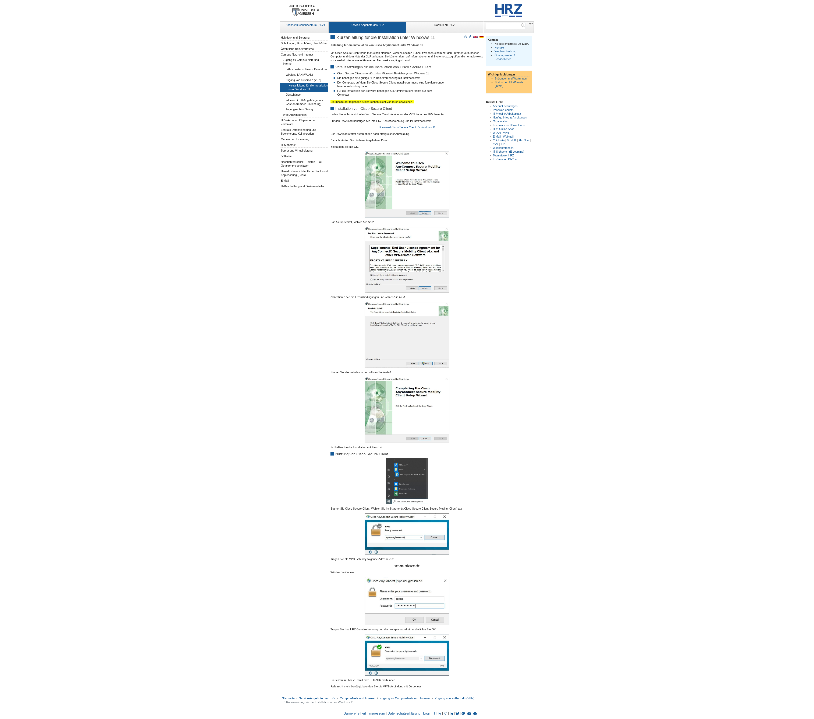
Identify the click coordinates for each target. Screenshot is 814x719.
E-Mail (285, 180)
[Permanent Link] (470, 36)
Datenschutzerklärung (404, 713)
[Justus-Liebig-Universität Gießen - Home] (305, 10)
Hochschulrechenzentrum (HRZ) (305, 24)
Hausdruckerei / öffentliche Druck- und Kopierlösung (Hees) (304, 173)
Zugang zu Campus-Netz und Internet (301, 61)
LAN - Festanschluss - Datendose (306, 69)
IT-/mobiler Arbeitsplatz (507, 113)
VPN (506, 132)
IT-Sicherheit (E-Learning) (508, 151)
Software (286, 156)
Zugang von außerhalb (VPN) (303, 80)
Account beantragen (505, 106)
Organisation (500, 121)
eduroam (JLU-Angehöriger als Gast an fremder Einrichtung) (304, 102)
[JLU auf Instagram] (446, 713)
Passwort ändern (503, 109)
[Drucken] (465, 36)
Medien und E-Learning (295, 139)
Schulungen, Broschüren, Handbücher (304, 43)
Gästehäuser (293, 94)
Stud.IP (511, 140)
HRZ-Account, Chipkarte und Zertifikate (298, 122)
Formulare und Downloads (509, 125)
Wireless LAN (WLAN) (299, 74)
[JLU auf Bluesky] (458, 713)
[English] (475, 36)
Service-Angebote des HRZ (367, 24)
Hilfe (437, 713)
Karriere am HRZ (444, 24)
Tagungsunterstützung (299, 109)
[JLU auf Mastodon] (463, 713)
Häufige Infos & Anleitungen (510, 117)
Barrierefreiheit (355, 713)
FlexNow (524, 140)
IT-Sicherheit (288, 144)
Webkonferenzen (503, 147)
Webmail (508, 136)
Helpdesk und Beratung (295, 37)
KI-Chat (512, 159)
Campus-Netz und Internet (297, 54)
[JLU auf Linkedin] (452, 713)
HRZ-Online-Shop (503, 129)
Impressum (376, 713)
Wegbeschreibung (505, 51)
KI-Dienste (499, 159)
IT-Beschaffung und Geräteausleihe (302, 186)
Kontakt (499, 47)
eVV (495, 144)
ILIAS (503, 144)
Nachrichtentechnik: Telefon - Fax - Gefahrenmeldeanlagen (302, 163)
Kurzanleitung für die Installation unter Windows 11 (308, 87)
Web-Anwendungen (295, 114)
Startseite (288, 698)
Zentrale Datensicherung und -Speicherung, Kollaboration (299, 131)
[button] (531, 24)
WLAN (497, 132)
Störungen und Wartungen (511, 78)
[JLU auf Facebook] (475, 713)
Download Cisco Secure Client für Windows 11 (407, 127)
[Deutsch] (481, 36)
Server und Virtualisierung (296, 150)
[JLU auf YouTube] (469, 713)
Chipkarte (499, 140)
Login (427, 713)
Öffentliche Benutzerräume (297, 48)
